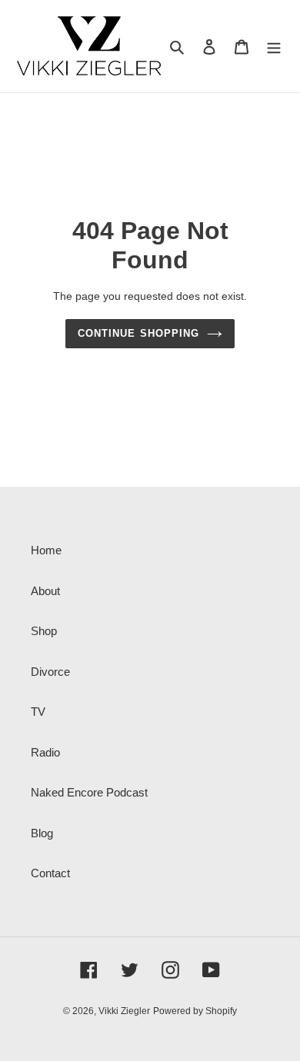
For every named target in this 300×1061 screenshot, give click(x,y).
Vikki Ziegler (124, 1011)
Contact (50, 873)
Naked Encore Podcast (89, 792)
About (45, 590)
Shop (44, 630)
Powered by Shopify (195, 1011)
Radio (45, 752)
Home (46, 550)
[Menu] (274, 46)
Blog (42, 833)
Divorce (50, 671)
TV (38, 711)
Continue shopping (138, 333)
